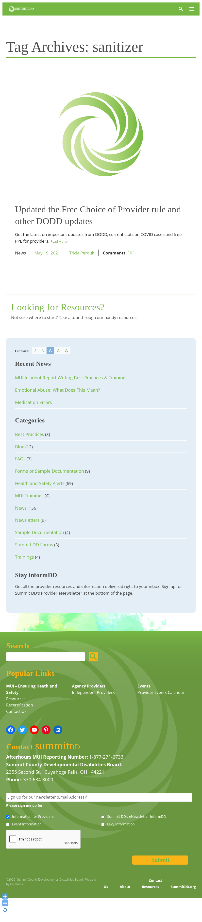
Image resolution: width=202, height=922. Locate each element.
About (125, 886)
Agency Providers (88, 686)
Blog (19, 447)
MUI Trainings (29, 496)
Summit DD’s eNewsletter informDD (136, 816)
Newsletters (27, 520)
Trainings (24, 557)
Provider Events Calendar (161, 692)
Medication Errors (33, 402)
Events (144, 686)
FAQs (20, 459)
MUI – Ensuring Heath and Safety (31, 689)
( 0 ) (131, 253)
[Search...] (93, 656)
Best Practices (29, 434)
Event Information (27, 824)
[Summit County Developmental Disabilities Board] (21, 9)
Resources (16, 699)
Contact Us (16, 711)
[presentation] (43, 839)
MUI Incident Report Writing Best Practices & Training (70, 378)
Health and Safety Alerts (40, 483)
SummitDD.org (183, 886)
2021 (55, 253)
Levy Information (121, 824)
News (21, 508)
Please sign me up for (24, 805)
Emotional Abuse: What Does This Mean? (57, 390)
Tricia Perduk (81, 253)
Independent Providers (93, 692)
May (38, 253)
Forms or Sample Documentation (49, 471)
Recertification (19, 705)
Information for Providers (33, 816)
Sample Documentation (39, 532)
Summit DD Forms (34, 545)
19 (46, 253)
